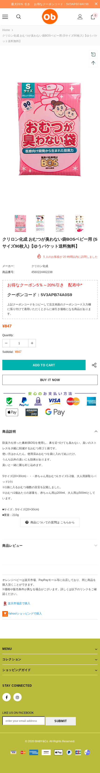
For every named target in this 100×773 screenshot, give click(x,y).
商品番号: (8, 272)
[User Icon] (80, 16)
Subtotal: (7, 352)
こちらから (67, 522)
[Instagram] (17, 697)
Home (6, 30)
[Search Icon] (18, 17)
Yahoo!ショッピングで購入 (25, 613)
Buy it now (50, 380)
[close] (96, 4)
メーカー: (8, 266)
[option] (50, 129)
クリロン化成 (39, 266)
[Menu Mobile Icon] (5, 17)
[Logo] (50, 17)
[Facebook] (6, 697)
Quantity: (7, 335)
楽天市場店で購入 (19, 603)
